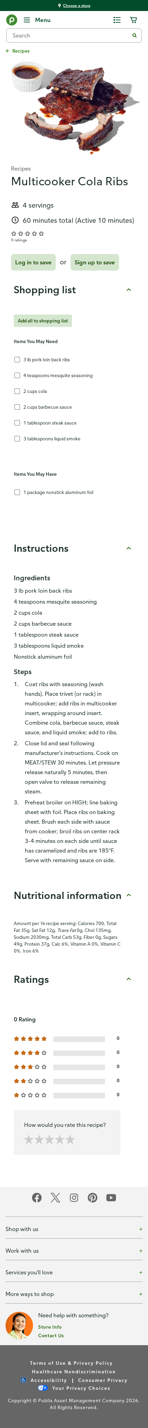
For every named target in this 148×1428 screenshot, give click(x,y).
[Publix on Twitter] (55, 1201)
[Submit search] (134, 35)
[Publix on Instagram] (74, 1201)
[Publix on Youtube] (111, 1201)
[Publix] (11, 21)
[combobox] (70, 35)
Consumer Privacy (103, 1380)
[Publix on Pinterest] (92, 1201)
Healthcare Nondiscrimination (74, 1371)
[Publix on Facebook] (36, 1201)
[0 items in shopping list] (117, 20)
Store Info (50, 1327)
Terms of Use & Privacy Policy (71, 1363)
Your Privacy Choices (80, 1388)
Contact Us (51, 1335)
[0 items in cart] (133, 20)
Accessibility (48, 1380)
